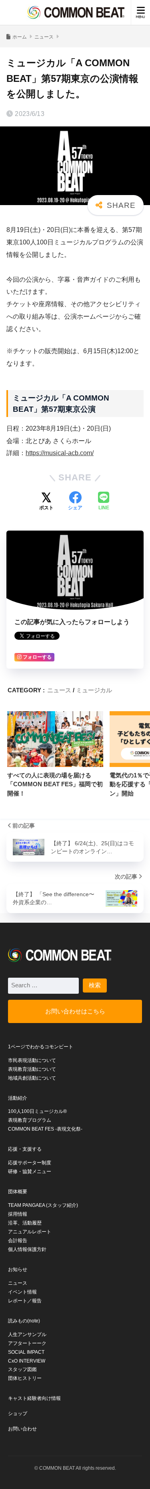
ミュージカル (94, 690)
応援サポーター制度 (29, 1163)
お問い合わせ (22, 1429)
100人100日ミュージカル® (37, 1111)
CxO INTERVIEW (26, 1361)
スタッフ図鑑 (22, 1369)
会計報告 (17, 1240)
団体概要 (17, 1191)
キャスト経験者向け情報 (34, 1398)
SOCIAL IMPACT (26, 1352)
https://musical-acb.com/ (60, 453)
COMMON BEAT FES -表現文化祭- (45, 1129)
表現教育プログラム (29, 1120)
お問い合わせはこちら (75, 1011)
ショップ (17, 1413)
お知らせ (17, 1269)
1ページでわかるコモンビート (40, 1047)
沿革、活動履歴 (25, 1223)
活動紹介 (17, 1098)
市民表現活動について (32, 1060)
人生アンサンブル (27, 1334)
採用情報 (17, 1214)
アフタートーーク (27, 1343)
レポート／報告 (25, 1301)
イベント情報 (22, 1292)
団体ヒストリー (25, 1378)
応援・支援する (25, 1149)
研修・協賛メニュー (29, 1171)
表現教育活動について (32, 1069)
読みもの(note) (24, 1321)
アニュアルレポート (29, 1232)
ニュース (59, 690)
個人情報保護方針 (27, 1249)
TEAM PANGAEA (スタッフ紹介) (43, 1205)
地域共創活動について (32, 1078)
